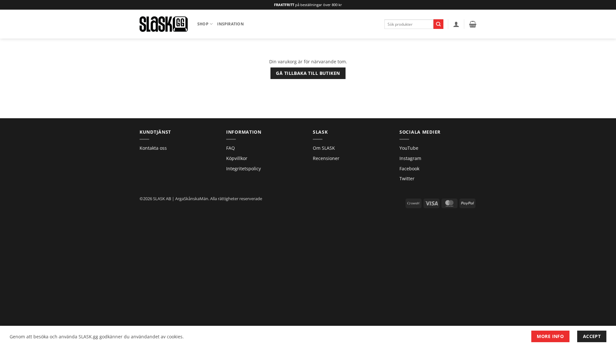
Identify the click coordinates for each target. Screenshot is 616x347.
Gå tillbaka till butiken (308, 73)
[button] (456, 24)
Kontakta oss (153, 148)
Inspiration (230, 24)
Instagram (410, 158)
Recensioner (326, 158)
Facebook (409, 168)
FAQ (230, 148)
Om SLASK (324, 148)
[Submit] (438, 24)
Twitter (407, 178)
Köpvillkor (236, 158)
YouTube (408, 148)
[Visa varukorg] (472, 24)
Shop (203, 24)
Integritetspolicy (243, 168)
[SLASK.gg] (164, 23)
